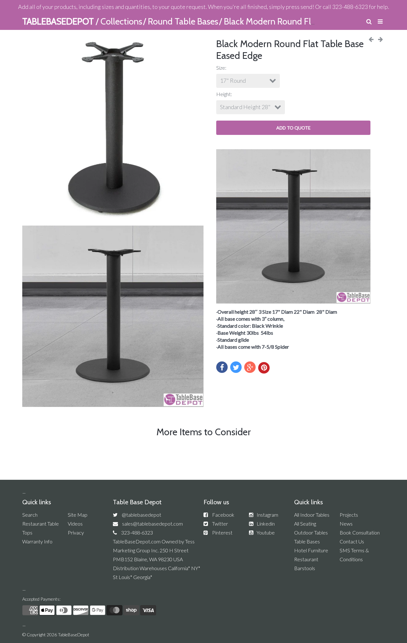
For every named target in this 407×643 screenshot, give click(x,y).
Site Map (77, 515)
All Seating (305, 524)
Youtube (266, 532)
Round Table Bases (183, 21)
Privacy (76, 532)
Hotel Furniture (311, 550)
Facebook (223, 515)
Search (30, 515)
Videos (75, 524)
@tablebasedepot (141, 515)
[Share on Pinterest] (264, 368)
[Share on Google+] (250, 367)
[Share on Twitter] (236, 367)
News (346, 524)
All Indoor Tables (311, 515)
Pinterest (222, 532)
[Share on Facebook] (222, 367)
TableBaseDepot (73, 634)
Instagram (267, 515)
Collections (121, 21)
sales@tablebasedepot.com (152, 524)
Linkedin (266, 524)
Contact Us (352, 541)
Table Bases (307, 541)
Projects (349, 515)
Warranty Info (37, 541)
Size (220, 68)
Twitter (220, 524)
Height (223, 94)
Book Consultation (360, 532)
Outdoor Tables (311, 532)
